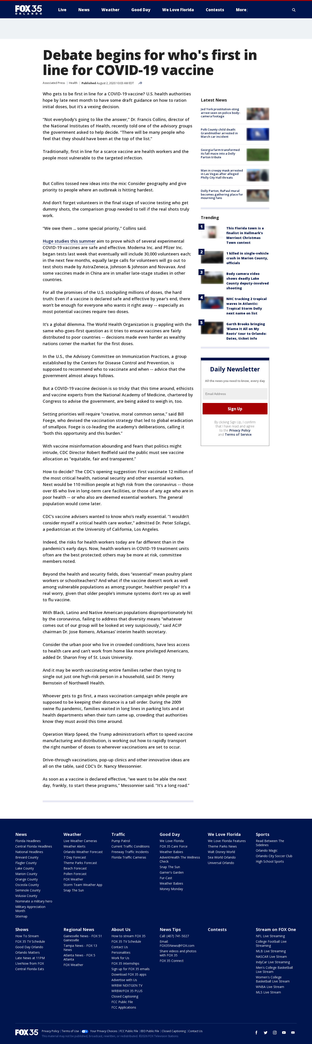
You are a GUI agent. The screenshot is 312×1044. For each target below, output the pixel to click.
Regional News (78, 929)
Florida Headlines (28, 841)
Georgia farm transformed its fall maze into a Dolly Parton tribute (220, 153)
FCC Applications (123, 1007)
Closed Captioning (124, 996)
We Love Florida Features (227, 841)
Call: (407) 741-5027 (174, 936)
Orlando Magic (267, 850)
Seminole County (27, 890)
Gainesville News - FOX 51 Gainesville (82, 938)
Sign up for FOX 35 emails (130, 969)
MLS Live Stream (268, 992)
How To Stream (27, 936)
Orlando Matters (27, 952)
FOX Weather (73, 879)
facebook (256, 1032)
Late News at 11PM (30, 958)
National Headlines (29, 852)
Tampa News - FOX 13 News (80, 947)
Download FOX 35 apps (128, 974)
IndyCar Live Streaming (273, 962)
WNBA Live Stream (270, 987)
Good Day (170, 834)
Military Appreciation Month (30, 908)
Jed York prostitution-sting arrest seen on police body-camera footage (220, 112)
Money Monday (171, 889)
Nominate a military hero (33, 901)
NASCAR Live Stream (271, 956)
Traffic (118, 834)
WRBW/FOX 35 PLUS (127, 991)
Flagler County (26, 863)
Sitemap (21, 916)
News (21, 834)
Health (73, 83)
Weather (72, 834)
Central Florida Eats (29, 969)
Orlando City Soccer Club (274, 856)
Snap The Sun (73, 890)
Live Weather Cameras (80, 841)
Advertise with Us (124, 980)
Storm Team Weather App (82, 885)
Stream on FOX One (276, 929)
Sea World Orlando (222, 857)
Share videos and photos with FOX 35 (178, 953)
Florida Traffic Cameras (128, 857)
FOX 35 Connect (172, 960)
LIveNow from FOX (29, 963)
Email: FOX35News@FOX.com (177, 943)
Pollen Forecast (75, 874)
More (241, 9)
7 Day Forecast (74, 857)
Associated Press (54, 83)
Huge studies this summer (69, 241)
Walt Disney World (221, 852)
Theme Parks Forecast (80, 863)
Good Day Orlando (29, 947)
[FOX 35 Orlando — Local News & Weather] (30, 9)
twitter (265, 1032)
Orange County (26, 879)
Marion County (26, 874)
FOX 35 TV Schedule (30, 941)
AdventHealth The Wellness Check (180, 859)
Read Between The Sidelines (270, 843)
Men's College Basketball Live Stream (274, 969)
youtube (284, 1032)
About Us (120, 929)
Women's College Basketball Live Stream (273, 979)
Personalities (120, 952)
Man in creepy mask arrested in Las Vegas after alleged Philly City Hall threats (222, 174)
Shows (21, 929)
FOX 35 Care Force (174, 846)
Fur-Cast (166, 878)
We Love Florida (172, 841)
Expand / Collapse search (294, 9)
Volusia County (26, 896)
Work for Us (120, 958)
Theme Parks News (222, 846)
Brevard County (26, 857)
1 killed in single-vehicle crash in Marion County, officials (247, 258)
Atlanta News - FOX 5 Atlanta (79, 957)
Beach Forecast (75, 868)
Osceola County (27, 885)
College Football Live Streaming (271, 943)
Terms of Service (238, 434)
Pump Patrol (120, 841)
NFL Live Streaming (270, 936)
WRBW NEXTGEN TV (126, 985)
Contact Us (119, 947)
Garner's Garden (172, 872)
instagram (274, 1032)
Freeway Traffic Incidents (130, 852)
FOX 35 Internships (125, 963)
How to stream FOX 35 (128, 936)
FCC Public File (122, 1002)
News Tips (170, 929)
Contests (217, 929)
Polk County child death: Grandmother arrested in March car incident (219, 133)
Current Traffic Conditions (130, 846)
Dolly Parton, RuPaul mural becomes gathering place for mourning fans (222, 194)
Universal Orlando (221, 863)
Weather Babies (171, 852)
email (293, 1032)
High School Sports (270, 861)
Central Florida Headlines (33, 846)
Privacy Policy (240, 430)
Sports (262, 834)
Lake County (24, 868)
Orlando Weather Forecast (83, 852)
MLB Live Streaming (271, 951)
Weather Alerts (74, 846)
